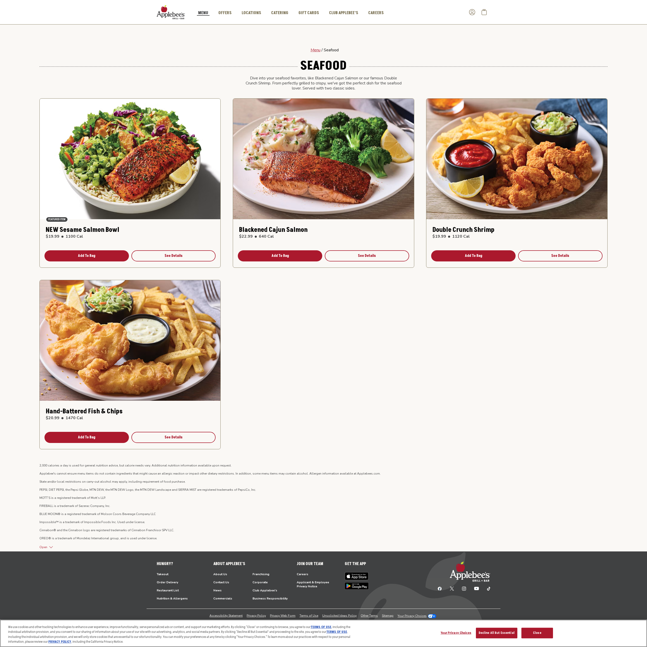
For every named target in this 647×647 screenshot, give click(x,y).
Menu (315, 50)
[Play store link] (357, 586)
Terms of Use (308, 616)
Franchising (260, 574)
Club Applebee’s (343, 13)
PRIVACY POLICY (59, 641)
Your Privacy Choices (412, 616)
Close (537, 633)
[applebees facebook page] (440, 588)
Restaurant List (168, 590)
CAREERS (376, 13)
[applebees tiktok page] (486, 588)
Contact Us (221, 582)
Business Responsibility (270, 598)
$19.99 (64, 236)
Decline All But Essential (497, 633)
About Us (220, 574)
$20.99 (64, 417)
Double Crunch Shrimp (463, 230)
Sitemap (388, 616)
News (217, 590)
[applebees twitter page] (452, 588)
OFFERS (225, 13)
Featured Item (56, 219)
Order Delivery (167, 582)
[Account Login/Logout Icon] (472, 12)
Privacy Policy (256, 616)
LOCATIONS (251, 13)
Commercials (222, 598)
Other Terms (369, 616)
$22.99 (256, 236)
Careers (302, 574)
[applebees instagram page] (464, 588)
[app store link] (357, 576)
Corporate (260, 582)
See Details (173, 255)
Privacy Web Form (282, 616)
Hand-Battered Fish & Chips (84, 411)
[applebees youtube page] (476, 588)
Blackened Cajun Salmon (273, 230)
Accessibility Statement (226, 616)
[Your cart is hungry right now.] (484, 12)
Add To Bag (86, 255)
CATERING (279, 13)
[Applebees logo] (171, 12)
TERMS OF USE (321, 627)
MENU (203, 13)
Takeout (162, 574)
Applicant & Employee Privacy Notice (313, 584)
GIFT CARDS (308, 13)
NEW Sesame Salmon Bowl (82, 230)
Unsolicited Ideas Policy (339, 616)
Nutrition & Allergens (172, 598)
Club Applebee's (264, 590)
